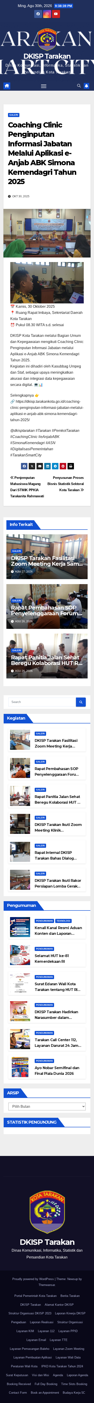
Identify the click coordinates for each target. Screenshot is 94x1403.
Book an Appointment (45, 1392)
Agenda (58, 1375)
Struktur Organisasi (70, 1322)
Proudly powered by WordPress (33, 1279)
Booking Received (19, 1384)
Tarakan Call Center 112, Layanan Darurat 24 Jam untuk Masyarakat (56, 1045)
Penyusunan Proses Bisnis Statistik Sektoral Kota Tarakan (65, 484)
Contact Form (18, 1392)
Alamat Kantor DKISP (59, 1304)
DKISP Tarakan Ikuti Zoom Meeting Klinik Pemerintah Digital (58, 830)
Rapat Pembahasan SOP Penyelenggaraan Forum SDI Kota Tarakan (44, 613)
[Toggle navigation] (44, 86)
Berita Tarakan (70, 1296)
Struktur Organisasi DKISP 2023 (29, 1313)
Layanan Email (36, 1340)
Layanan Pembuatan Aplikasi (32, 1357)
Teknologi (63, 921)
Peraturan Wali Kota (24, 1366)
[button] (79, 86)
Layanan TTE (59, 1340)
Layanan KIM (25, 1331)
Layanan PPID (68, 1331)
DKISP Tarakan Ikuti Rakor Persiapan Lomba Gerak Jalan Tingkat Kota (58, 886)
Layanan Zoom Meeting (68, 1348)
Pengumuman (44, 921)
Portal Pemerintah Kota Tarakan (35, 1296)
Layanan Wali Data (68, 1357)
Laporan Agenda (77, 1375)
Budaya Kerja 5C (74, 1392)
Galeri (13, 115)
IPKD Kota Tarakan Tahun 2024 (62, 1366)
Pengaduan (18, 1322)
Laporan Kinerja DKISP (70, 1313)
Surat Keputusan (17, 1375)
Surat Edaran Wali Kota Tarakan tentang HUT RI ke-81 (56, 990)
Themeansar (47, 1285)
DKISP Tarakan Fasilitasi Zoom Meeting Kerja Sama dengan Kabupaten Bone (46, 564)
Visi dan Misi (40, 1375)
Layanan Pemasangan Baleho (29, 1348)
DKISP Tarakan (47, 56)
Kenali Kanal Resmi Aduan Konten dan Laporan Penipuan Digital (58, 933)
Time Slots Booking (74, 1384)
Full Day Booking (46, 1384)
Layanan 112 (46, 1331)
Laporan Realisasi (41, 1322)
